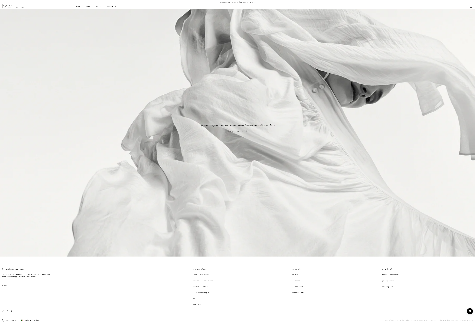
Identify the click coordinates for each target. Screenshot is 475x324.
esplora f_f (111, 7)
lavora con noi (298, 293)
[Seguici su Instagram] (3, 310)
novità (98, 7)
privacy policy (388, 281)
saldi (78, 7)
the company (297, 287)
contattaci (197, 305)
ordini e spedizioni (200, 287)
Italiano (37, 320)
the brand (296, 281)
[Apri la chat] (470, 311)
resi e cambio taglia (201, 293)
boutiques (296, 275)
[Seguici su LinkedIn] (11, 310)
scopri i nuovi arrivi (237, 131)
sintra (471, 320)
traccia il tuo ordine (201, 275)
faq (194, 299)
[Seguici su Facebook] (7, 310)
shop (88, 7)
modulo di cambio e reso (203, 281)
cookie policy (387, 287)
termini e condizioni (390, 275)
